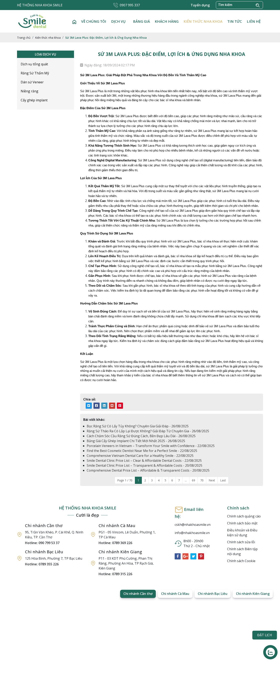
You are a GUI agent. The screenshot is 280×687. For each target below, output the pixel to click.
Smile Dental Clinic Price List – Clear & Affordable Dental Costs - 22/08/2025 (144, 460)
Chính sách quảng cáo (244, 516)
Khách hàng (167, 21)
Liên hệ (254, 21)
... (186, 480)
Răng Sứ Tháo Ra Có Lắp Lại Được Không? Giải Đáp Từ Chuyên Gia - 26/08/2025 (148, 431)
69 (193, 480)
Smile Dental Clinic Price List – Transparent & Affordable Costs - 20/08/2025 (144, 465)
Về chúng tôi (93, 21)
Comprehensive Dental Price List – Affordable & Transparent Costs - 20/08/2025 (148, 470)
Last (223, 480)
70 (202, 480)
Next (212, 480)
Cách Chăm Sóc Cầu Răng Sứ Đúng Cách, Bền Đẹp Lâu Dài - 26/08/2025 (141, 436)
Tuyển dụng (200, 5)
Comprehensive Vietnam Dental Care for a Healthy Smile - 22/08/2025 (140, 455)
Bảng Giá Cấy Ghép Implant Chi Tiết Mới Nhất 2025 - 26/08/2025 (136, 441)
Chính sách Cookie (241, 561)
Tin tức (234, 21)
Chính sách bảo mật (242, 523)
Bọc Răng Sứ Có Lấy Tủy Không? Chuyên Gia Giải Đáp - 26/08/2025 (138, 426)
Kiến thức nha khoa (202, 21)
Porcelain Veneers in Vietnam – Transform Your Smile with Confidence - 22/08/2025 (151, 446)
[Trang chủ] (74, 21)
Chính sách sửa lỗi (241, 542)
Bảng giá (141, 21)
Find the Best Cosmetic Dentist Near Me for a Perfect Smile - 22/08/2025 (142, 450)
